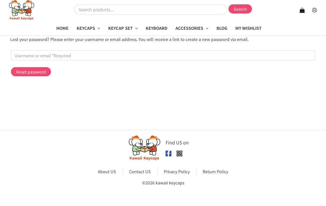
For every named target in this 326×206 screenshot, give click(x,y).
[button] (97, 28)
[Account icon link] (314, 10)
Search (240, 9)
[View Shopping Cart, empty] (302, 10)
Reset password (31, 72)
